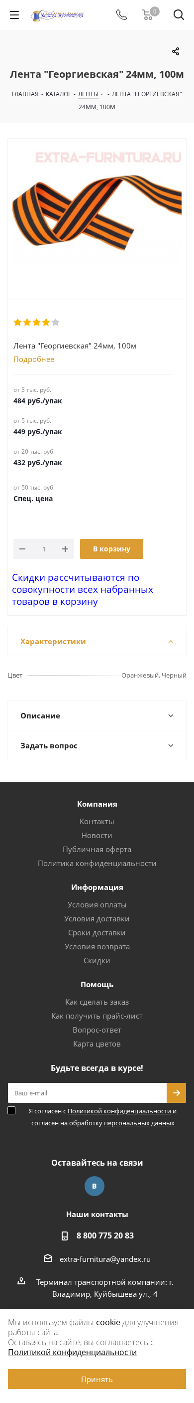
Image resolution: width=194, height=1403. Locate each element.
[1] (18, 323)
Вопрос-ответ (97, 1030)
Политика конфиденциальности (97, 863)
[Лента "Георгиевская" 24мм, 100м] (97, 211)
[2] (27, 323)
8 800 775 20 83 (105, 1235)
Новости (97, 835)
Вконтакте (94, 1186)
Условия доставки (97, 918)
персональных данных (139, 1122)
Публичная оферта (97, 849)
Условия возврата (97, 946)
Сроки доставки (97, 932)
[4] (46, 323)
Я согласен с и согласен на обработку (103, 1116)
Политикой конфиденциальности (119, 1110)
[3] (37, 323)
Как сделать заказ (97, 1002)
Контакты (97, 821)
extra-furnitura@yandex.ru (105, 1259)
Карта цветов (97, 1044)
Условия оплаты (97, 904)
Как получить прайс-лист (97, 1016)
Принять (97, 1379)
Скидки (97, 960)
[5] (56, 323)
